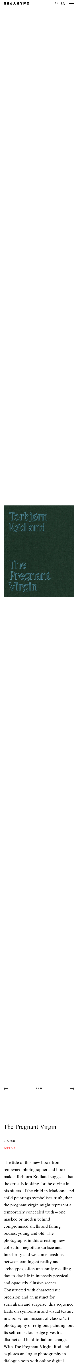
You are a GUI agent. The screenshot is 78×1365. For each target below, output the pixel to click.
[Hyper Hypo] (16, 3)
